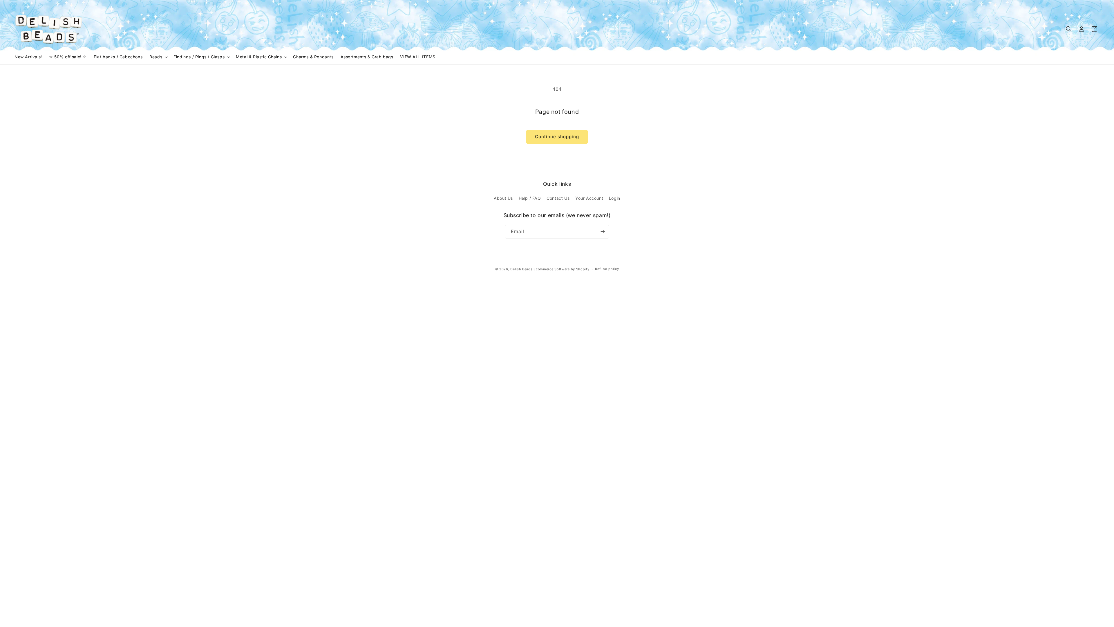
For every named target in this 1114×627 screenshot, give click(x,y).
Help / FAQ (530, 198)
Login (614, 198)
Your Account (589, 198)
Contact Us (558, 198)
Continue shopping (557, 136)
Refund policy (607, 269)
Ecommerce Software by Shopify (561, 269)
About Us (503, 198)
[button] (158, 57)
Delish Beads (521, 269)
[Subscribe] (602, 231)
